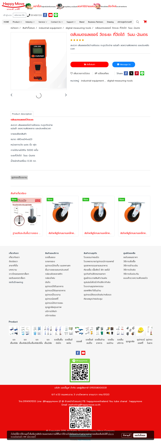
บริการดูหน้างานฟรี (124, 22)
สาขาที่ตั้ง (13, 265)
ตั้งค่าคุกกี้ (126, 435)
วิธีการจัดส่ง (129, 270)
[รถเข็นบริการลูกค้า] (120, 330)
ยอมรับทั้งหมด (140, 435)
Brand (81, 22)
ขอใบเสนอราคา (130, 257)
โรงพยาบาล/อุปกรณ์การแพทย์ (99, 261)
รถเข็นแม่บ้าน (110, 341)
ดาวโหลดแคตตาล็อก (19, 274)
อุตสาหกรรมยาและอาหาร (96, 265)
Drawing (110, 22)
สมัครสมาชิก (19, 15)
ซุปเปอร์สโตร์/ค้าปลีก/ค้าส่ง (97, 282)
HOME (6, 22)
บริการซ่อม (50, 315)
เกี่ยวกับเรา (14, 257)
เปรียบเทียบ (103, 73)
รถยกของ (50, 261)
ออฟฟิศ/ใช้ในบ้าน (92, 290)
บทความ (13, 270)
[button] (137, 22)
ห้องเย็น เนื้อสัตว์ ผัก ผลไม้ (97, 270)
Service (42, 22)
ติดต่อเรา (13, 261)
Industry (29, 22)
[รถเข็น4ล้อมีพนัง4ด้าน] (69, 330)
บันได (47, 282)
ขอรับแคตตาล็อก (17, 278)
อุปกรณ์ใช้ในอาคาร (54, 286)
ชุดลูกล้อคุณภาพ (53, 307)
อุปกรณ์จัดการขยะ (54, 303)
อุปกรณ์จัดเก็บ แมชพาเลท (57, 265)
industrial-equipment (93, 80)
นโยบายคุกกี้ (31, 436)
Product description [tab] (22, 113)
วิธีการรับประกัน (131, 274)
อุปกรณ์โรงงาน (53, 294)
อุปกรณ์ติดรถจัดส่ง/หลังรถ (97, 294)
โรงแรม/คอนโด (91, 257)
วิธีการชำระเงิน (130, 265)
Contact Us (56, 22)
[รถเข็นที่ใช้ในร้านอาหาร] (100, 330)
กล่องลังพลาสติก (53, 274)
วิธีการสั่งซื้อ (129, 261)
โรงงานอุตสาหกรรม (93, 286)
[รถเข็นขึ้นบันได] (58, 330)
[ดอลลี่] (79, 330)
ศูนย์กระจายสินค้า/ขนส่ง (95, 278)
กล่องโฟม (50, 278)
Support (70, 22)
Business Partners (95, 22)
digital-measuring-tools (120, 80)
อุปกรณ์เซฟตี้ (51, 299)
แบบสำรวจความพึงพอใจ (135, 278)
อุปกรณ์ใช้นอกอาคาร (55, 290)
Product (16, 22)
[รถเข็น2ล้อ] (48, 330)
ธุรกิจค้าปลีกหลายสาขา (95, 274)
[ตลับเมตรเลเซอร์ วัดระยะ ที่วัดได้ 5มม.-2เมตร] (39, 61)
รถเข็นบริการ (120, 341)
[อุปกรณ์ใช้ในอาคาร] (143, 343)
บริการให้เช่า (51, 311)
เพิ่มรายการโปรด (81, 73)
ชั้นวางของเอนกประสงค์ (57, 270)
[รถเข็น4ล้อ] (14, 330)
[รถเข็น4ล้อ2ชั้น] (25, 330)
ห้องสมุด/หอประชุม (93, 299)
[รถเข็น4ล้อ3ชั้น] (37, 330)
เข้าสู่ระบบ (7, 15)
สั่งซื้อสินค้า (90, 64)
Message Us (125, 64)
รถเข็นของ (50, 257)
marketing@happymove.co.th (84, 404)
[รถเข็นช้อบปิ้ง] (89, 330)
